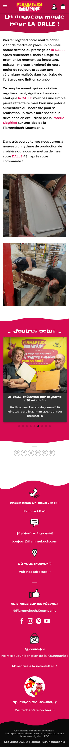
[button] (5, 6)
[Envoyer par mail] (38, 453)
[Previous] (3, 382)
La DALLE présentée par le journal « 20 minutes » (34, 398)
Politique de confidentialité (22, 733)
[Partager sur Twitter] (31, 453)
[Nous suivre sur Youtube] (47, 621)
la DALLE (58, 50)
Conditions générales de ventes (34, 730)
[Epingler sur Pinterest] (45, 453)
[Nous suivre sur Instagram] (30, 621)
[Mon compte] (54, 7)
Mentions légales (30, 736)
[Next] (65, 382)
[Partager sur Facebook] (24, 453)
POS (47, 736)
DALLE (17, 156)
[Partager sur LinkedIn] (52, 453)
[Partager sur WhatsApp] (17, 453)
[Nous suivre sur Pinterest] (38, 621)
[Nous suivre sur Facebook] (22, 621)
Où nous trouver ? (52, 733)
